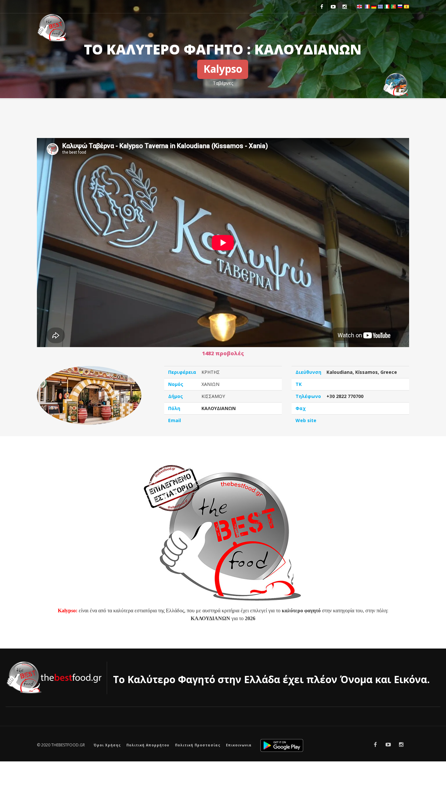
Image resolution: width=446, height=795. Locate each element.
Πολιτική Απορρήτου (147, 745)
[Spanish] (406, 6)
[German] (373, 6)
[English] (359, 6)
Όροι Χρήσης (107, 745)
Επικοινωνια (239, 745)
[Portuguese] (393, 6)
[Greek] (380, 6)
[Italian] (387, 6)
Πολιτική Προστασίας (197, 745)
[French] (367, 6)
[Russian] (400, 6)
